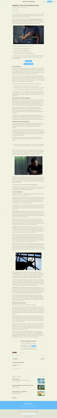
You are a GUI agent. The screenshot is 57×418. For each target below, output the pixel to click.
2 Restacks (22, 352)
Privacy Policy (35, 349)
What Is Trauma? (15, 379)
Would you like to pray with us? (17, 392)
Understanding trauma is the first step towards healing (20, 380)
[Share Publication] (46, 2)
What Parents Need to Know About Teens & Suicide (22, 385)
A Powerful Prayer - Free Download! (19, 391)
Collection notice (35, 411)
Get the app (33, 413)
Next (42, 358)
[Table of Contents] (1, 209)
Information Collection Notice (28, 349)
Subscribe (49, 1)
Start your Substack (26, 413)
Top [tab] (13, 376)
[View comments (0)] (16, 12)
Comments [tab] (14, 365)
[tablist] (16, 365)
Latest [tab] (16, 376)
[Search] (44, 2)
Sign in (54, 1)
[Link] (11, 66)
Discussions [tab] (19, 376)
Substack (24, 416)
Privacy (29, 411)
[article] (28, 381)
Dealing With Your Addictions (35, 19)
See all (14, 397)
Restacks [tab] (18, 365)
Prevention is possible (15, 386)
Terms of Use (33, 348)
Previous (15, 358)
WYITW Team (17, 381)
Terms (32, 411)
